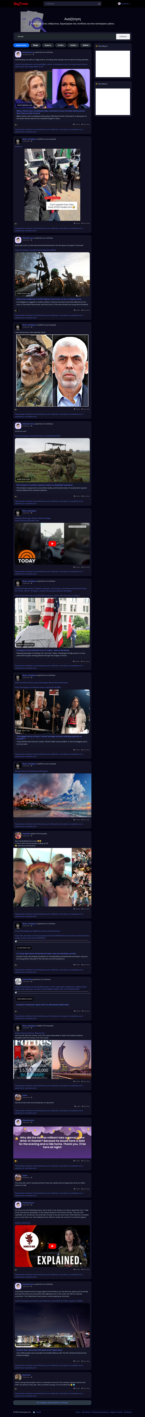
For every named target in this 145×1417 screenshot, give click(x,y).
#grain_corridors (39, 591)
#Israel (75, 588)
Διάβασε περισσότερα (22, 1223)
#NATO (32, 588)
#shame (41, 518)
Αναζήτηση (123, 37)
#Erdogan (68, 591)
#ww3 (17, 931)
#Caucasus (51, 591)
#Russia (68, 588)
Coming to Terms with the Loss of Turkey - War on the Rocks (42, 650)
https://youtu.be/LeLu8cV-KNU (27, 520)
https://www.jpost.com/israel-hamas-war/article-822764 (37, 436)
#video (35, 518)
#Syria (84, 588)
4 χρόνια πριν (26, 1377)
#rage (47, 518)
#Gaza (25, 683)
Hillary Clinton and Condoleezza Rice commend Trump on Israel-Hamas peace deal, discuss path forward (50, 112)
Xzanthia (26, 834)
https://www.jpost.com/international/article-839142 (35, 250)
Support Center (116, 1412)
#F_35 (17, 591)
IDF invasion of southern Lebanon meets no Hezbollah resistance (44, 485)
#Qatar (24, 1033)
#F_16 (30, 591)
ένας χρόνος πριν (26, 54)
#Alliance (39, 588)
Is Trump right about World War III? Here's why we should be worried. (46, 953)
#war (57, 683)
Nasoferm (26, 1375)
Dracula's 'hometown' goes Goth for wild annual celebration (42, 1005)
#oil (79, 588)
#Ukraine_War (49, 588)
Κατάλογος (128, 1412)
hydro (24, 1095)
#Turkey (18, 588)
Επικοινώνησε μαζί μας (100, 1412)
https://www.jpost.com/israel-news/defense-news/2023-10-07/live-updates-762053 (48, 1301)
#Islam (17, 1033)
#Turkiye (25, 588)
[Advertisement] (113, 64)
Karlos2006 (27, 979)
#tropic (18, 771)
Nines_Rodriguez (29, 139)
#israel (50, 931)
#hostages (26, 518)
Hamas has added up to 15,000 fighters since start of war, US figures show (48, 299)
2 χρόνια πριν (26, 141)
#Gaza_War (60, 588)
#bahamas (34, 771)
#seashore (43, 771)
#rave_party (33, 683)
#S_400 (24, 591)
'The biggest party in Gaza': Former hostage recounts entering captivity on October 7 (49, 737)
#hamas (56, 931)
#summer (25, 771)
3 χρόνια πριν (26, 926)
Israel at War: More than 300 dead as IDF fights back (39, 1350)
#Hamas (18, 146)
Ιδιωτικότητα (86, 1412)
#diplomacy (37, 931)
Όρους (78, 1412)
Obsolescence (28, 52)
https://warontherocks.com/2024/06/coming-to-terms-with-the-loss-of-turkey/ (47, 595)
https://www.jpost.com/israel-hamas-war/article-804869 (38, 687)
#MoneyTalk (39, 1033)
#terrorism (63, 683)
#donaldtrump (26, 931)
